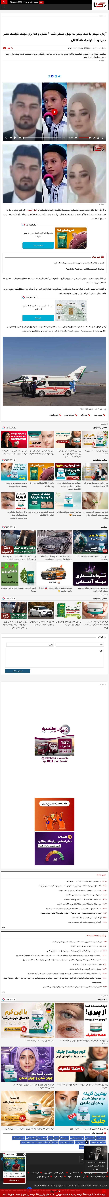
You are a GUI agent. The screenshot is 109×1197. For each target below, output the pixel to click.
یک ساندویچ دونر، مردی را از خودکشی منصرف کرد (83, 881)
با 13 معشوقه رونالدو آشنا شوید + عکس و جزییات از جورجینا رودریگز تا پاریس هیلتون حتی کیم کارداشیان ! (64, 973)
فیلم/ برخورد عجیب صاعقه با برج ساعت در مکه (84, 922)
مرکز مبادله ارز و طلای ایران (54, 1173)
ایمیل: (51, 644)
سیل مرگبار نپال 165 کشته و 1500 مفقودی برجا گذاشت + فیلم (79, 904)
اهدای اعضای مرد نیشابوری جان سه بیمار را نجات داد (83, 895)
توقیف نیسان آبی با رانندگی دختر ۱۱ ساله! (87, 918)
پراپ (56, 1138)
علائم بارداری (31, 1138)
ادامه (3, 927)
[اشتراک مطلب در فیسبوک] (52, 76)
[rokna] (100, 5)
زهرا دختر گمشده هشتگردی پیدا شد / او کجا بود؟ (85, 269)
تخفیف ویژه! (38, 245)
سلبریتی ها (101, 1138)
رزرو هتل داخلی (18, 1138)
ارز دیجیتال (64, 1138)
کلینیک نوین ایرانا (67, 1142)
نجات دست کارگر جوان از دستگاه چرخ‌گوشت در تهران (82, 899)
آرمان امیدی (32, 210)
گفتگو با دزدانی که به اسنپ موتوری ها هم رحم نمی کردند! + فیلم (79, 263)
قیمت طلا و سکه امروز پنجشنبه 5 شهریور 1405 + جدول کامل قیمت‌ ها (77, 942)
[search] (4, 2)
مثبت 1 (55, 1142)
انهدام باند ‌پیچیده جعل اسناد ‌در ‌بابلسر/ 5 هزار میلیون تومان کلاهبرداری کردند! (73, 908)
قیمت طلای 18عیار (98, 1176)
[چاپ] (9, 48)
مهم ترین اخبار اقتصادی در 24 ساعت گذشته (86, 946)
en (41, 2)
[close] (60, 1191)
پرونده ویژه (98, 415)
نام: (101, 644)
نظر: (101, 651)
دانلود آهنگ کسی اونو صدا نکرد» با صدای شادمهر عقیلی (96, 1166)
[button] (86, 1142)
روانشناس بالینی (76, 1138)
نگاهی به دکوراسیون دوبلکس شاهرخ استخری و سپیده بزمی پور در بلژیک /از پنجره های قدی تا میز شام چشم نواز (62, 960)
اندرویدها (83, 1147)
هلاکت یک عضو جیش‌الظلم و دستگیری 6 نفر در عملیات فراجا (80, 890)
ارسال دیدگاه (17, 671)
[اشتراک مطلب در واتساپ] (49, 76)
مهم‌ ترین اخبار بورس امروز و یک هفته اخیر (87, 964)
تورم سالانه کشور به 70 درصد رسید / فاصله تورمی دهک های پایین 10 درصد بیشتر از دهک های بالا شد (54, 1194)
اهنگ (51, 1138)
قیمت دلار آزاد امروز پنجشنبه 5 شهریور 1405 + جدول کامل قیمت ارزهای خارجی (74, 951)
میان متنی (89, 1173)
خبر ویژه (96, 257)
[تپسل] (23, 224)
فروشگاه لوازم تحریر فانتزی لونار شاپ (35, 1142)
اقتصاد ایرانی (90, 1138)
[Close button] (24, 1154)
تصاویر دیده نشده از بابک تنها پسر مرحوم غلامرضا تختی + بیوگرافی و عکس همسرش (72, 987)
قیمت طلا (35, 1173)
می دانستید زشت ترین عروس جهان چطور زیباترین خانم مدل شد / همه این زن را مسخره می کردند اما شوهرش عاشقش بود (58, 955)
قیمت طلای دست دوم (76, 1176)
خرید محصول (14, 1180)
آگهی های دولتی (43, 1176)
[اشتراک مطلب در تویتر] (55, 76)
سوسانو (101, 1173)
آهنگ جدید (42, 1138)
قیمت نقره (58, 1176)
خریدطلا (38, 318)
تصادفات (84, 415)
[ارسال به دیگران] (4, 48)
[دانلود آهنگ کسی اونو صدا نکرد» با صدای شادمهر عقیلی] (95, 1153)
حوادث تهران (69, 415)
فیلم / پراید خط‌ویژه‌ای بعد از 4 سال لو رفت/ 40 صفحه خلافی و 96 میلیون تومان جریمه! (71, 913)
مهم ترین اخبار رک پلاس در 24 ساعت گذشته (85, 969)
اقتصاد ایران (75, 1173)
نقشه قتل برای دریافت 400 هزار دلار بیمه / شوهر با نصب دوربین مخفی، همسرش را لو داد (70, 886)
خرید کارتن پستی (82, 1142)
